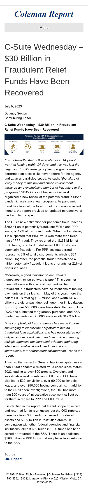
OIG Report (13, 459)
